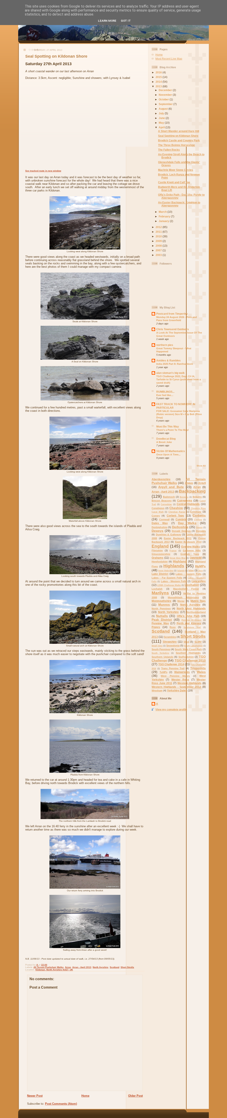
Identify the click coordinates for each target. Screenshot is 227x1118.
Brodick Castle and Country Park (179, 140)
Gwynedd (196, 557)
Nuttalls (162, 616)
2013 (159, 86)
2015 (159, 77)
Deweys (157, 531)
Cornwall (164, 519)
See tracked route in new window (43, 171)
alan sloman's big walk (170, 372)
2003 (159, 255)
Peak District (162, 619)
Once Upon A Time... (168, 454)
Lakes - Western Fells (174, 581)
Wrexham (157, 690)
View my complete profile (171, 709)
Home (85, 1095)
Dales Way (160, 523)
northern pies (164, 344)
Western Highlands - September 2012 (176, 686)
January (164, 221)
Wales (201, 672)
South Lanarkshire (193, 646)
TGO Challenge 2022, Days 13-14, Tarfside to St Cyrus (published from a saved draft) (178, 379)
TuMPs (163, 672)
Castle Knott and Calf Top (174, 182)
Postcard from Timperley (172, 313)
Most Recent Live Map (168, 58)
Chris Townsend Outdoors (172, 329)
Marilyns (160, 593)
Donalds (201, 531)
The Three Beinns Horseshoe (176, 145)
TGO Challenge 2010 (190, 660)
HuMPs (200, 566)
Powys (156, 627)
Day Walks (187, 523)
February (165, 216)
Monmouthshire (161, 600)
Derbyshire (180, 527)
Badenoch (169, 497)
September (166, 104)
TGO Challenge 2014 (171, 664)
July (162, 113)
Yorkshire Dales (177, 690)
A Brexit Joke (164, 442)
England (160, 546)
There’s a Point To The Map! (172, 430)
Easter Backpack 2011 (177, 538)
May (162, 122)
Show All (201, 466)
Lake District (160, 573)
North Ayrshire (100, 967)
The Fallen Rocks (169, 149)
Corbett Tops (175, 515)
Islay (191, 570)
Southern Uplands (162, 657)
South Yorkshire (160, 653)
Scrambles (170, 637)
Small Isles (157, 646)
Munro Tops (198, 600)
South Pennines (161, 649)
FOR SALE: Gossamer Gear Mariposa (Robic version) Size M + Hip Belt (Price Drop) (179, 414)
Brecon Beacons (162, 500)
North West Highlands (191, 608)
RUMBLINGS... (165, 391)
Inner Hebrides (165, 571)
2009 (159, 241)
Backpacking (192, 491)
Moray (180, 601)
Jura (200, 571)
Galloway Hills (192, 550)
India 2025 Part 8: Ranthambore (174, 364)
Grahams (157, 557)
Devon (199, 527)
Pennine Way (160, 623)
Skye (186, 641)
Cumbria (181, 519)
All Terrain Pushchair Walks (48, 967)
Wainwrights (182, 672)
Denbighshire (159, 527)
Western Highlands (189, 683)
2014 (159, 81)
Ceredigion (158, 508)
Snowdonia (173, 645)
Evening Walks (190, 546)
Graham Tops (189, 554)
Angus (189, 483)
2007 (159, 250)
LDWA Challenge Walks (169, 585)
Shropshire (170, 641)
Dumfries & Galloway (168, 534)
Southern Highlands (188, 653)
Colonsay (195, 511)
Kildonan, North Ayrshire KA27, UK (54, 969)
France (173, 551)
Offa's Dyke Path (188, 616)
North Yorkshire (168, 612)
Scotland (114, 967)
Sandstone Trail (192, 627)
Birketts (197, 497)
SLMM (198, 641)
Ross (173, 627)
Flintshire (157, 550)
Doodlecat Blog (166, 438)
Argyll (202, 483)
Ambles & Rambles (168, 360)
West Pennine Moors (175, 676)
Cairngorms (184, 500)
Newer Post (35, 1095)
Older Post (135, 1095)
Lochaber (192, 585)
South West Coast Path (188, 649)
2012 (159, 227)
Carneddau (166, 504)
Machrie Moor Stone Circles (175, 169)
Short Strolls (127, 967)
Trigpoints (198, 668)
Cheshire (176, 508)
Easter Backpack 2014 (188, 541)
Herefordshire (160, 561)
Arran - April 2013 (81, 967)
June (162, 118)
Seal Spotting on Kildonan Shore (178, 135)
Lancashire (199, 581)
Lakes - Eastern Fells (188, 574)
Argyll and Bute (171, 487)
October (164, 99)
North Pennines (161, 608)
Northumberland (196, 612)
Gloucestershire (161, 554)
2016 (159, 72)
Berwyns (184, 497)
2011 (159, 231)
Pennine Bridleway (192, 620)
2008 (159, 245)
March (163, 211)
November (166, 94)
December (166, 90)
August (163, 108)
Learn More (107, 20)
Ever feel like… (164, 395)
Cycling (198, 520)
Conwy (156, 515)
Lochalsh (157, 588)
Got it (126, 20)
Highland (180, 561)
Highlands (173, 566)
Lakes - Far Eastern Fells (167, 577)
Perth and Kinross (189, 623)
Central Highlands (188, 504)
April (162, 127)
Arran (68, 967)
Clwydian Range (177, 512)
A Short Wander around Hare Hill (178, 131)
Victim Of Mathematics (170, 451)
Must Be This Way (167, 426)
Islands (181, 571)
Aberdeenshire (161, 479)
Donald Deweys (181, 531)
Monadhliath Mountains (183, 597)
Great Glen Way (178, 558)
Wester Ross (180, 679)
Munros (164, 604)
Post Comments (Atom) (61, 1103)
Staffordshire (186, 657)
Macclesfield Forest (186, 588)
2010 (159, 236)
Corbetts (199, 515)
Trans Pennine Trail (173, 668)
